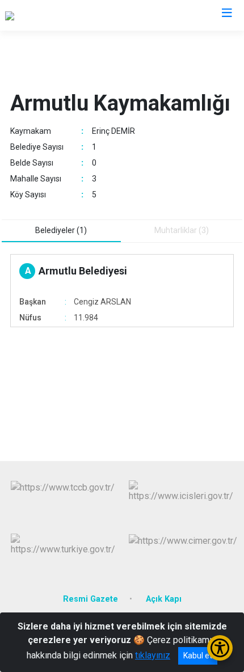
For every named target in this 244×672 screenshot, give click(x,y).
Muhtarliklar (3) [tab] (181, 230)
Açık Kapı (164, 599)
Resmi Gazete (90, 599)
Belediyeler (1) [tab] (61, 230)
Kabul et (197, 655)
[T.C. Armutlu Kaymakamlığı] (56, 15)
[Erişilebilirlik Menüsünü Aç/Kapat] (220, 648)
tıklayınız (152, 655)
